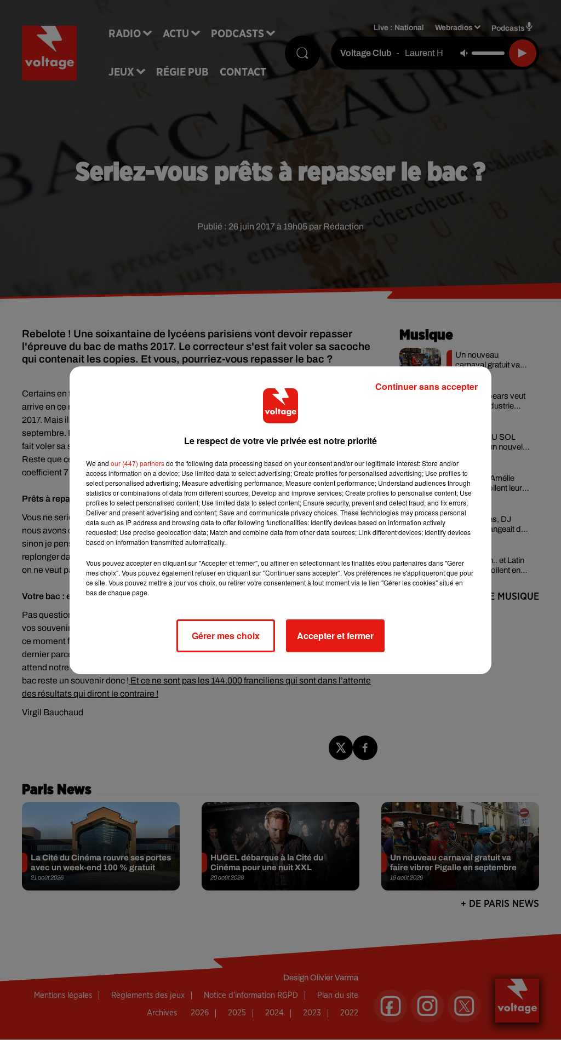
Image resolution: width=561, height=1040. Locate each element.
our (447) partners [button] (137, 463)
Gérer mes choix (226, 635)
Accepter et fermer (335, 635)
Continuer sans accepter (426, 386)
